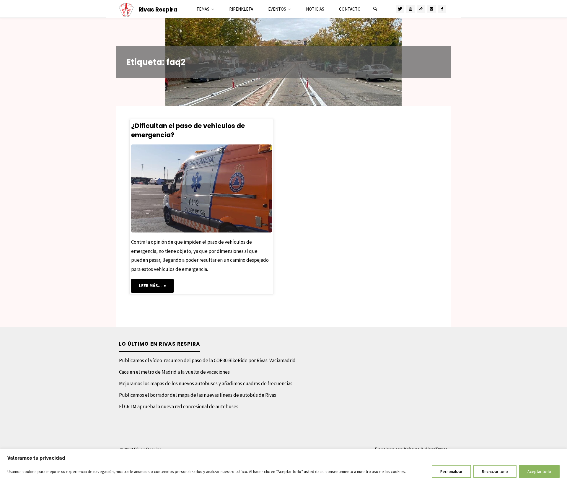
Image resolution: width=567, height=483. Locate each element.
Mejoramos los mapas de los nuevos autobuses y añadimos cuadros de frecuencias (205, 383)
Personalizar (451, 471)
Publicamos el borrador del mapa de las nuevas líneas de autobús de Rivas (197, 395)
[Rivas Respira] (126, 9)
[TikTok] (421, 9)
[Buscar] (375, 9)
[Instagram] (431, 9)
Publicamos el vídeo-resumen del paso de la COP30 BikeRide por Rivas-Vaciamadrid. (207, 360)
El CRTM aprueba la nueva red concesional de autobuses (178, 406)
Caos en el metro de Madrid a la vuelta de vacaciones (174, 372)
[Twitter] (400, 9)
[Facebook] (442, 9)
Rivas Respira (158, 10)
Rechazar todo (495, 471)
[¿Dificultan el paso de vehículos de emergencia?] (235, 188)
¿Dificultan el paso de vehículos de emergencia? (188, 130)
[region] (283, 466)
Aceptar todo (539, 471)
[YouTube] (410, 9)
